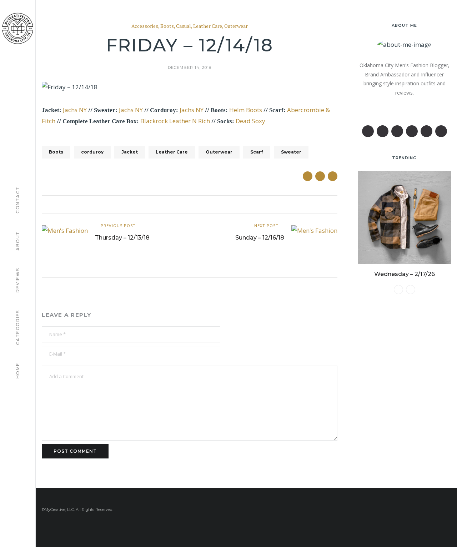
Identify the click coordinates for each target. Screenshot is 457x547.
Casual (183, 26)
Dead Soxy (250, 121)
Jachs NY (75, 110)
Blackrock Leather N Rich (175, 121)
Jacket (129, 152)
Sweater (291, 152)
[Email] (412, 131)
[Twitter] (382, 131)
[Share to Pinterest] (332, 176)
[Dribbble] (441, 131)
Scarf (256, 152)
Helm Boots (245, 110)
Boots (167, 26)
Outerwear (236, 26)
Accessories (144, 26)
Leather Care (207, 26)
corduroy (92, 152)
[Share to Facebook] (307, 176)
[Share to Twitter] (320, 176)
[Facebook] (368, 131)
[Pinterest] (397, 131)
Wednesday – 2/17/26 (404, 274)
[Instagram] (426, 131)
